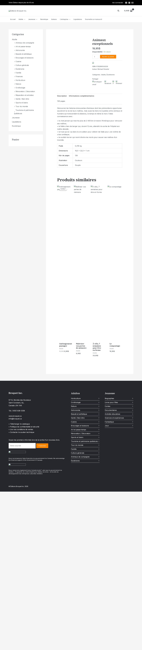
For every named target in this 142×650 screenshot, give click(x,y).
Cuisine (18, 61)
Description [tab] (62, 96)
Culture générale (22, 65)
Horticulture (20, 80)
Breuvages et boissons (24, 58)
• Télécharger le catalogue (19, 424)
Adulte (21, 19)
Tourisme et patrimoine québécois (84, 441)
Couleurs (78, 160)
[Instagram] (129, 3)
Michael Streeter (103, 69)
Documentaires (111, 410)
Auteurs (54, 19)
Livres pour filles (111, 402)
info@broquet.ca (15, 419)
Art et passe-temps (23, 46)
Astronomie (20, 50)
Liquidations (77, 19)
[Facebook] (126, 3)
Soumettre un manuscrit (93, 19)
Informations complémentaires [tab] (81, 96)
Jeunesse (31, 19)
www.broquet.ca (15, 416)
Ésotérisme (20, 69)
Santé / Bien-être (22, 99)
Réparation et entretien (25, 95)
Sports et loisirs (22, 103)
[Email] (132, 3)
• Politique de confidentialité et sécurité (24, 427)
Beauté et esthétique (24, 54)
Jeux (107, 426)
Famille (18, 73)
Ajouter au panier (108, 57)
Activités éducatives (112, 414)
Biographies (109, 398)
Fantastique (109, 422)
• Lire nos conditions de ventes (21, 429)
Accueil (12, 19)
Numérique (44, 19)
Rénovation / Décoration (25, 91)
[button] (118, 10)
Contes (107, 406)
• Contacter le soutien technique (21, 432)
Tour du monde (22, 106)
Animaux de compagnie (25, 43)
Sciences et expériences (114, 418)
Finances (19, 76)
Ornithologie (20, 88)
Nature (18, 84)
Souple (78, 165)
